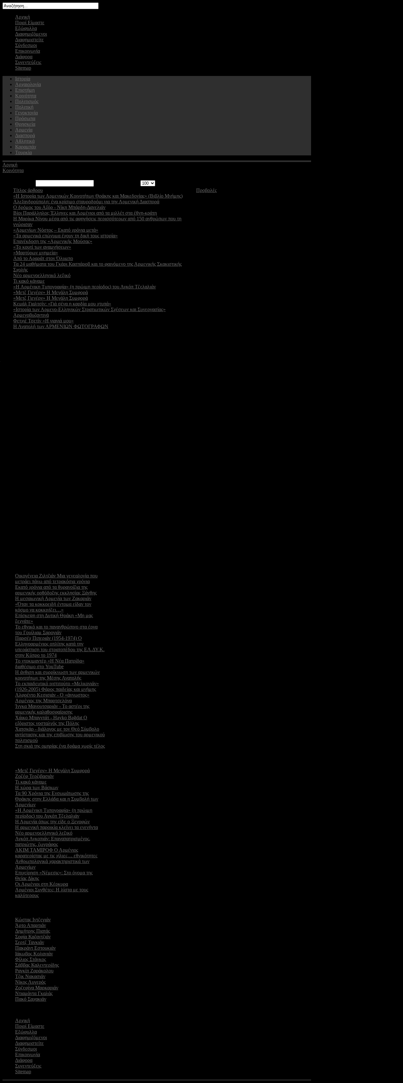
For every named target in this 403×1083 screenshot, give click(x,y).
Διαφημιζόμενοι (31, 34)
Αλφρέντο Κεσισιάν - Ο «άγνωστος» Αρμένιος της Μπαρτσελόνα (52, 697)
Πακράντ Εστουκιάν (35, 948)
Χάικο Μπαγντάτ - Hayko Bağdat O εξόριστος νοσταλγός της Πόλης (51, 720)
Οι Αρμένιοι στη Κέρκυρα (41, 884)
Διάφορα (23, 56)
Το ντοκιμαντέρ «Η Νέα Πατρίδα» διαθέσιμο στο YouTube (49, 663)
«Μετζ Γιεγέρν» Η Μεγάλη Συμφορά (50, 292)
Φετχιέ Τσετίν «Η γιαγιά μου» (43, 320)
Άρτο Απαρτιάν (30, 925)
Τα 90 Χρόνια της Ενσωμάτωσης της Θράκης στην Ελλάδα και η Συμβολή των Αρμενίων (56, 799)
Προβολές (206, 190)
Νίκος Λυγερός (30, 982)
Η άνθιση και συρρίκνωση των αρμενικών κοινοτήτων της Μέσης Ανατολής (57, 674)
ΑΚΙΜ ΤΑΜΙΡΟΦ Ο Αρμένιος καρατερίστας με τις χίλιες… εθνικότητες (56, 852)
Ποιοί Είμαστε (29, 22)
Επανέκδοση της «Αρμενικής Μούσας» (52, 241)
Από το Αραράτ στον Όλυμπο (43, 258)
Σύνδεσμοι (26, 45)
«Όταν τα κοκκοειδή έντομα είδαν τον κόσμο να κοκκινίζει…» (53, 606)
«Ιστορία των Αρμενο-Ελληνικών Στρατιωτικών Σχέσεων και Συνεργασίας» (89, 309)
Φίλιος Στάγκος (30, 959)
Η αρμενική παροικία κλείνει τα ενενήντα (56, 827)
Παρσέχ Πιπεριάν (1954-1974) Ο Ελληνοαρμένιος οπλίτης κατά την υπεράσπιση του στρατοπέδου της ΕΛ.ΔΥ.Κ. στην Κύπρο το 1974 (60, 646)
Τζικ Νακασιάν (30, 976)
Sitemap (23, 68)
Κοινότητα (13, 170)
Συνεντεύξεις (28, 62)
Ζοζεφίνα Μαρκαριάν (36, 987)
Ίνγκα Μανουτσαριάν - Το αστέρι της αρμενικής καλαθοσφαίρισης (52, 709)
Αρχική (22, 17)
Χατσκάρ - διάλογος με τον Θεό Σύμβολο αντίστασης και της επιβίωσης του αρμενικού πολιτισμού (60, 734)
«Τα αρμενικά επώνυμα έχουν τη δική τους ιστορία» (65, 235)
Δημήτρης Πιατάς (32, 931)
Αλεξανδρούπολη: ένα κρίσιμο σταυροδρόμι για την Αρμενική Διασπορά (86, 201)
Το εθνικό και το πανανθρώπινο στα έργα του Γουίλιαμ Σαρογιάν (56, 629)
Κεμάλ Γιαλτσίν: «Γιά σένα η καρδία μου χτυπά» (62, 303)
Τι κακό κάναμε (29, 281)
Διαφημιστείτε (29, 39)
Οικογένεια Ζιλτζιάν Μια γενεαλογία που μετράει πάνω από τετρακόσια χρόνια (56, 578)
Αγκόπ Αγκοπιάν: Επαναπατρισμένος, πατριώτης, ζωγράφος (52, 841)
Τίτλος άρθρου (28, 190)
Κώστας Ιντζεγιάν (33, 919)
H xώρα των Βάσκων (36, 787)
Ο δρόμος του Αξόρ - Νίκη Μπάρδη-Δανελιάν (59, 207)
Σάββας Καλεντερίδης (37, 965)
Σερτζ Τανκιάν (29, 942)
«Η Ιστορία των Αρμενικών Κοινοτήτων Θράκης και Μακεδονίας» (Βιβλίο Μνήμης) (98, 196)
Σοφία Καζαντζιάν (33, 936)
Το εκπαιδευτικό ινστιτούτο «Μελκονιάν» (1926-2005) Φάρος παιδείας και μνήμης (57, 686)
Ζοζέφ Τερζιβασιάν (34, 776)
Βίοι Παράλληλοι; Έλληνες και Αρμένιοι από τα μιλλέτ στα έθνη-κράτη (85, 213)
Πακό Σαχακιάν (30, 999)
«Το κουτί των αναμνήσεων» (42, 247)
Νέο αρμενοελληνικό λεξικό (42, 275)
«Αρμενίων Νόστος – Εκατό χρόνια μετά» (55, 230)
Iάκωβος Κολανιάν (34, 953)
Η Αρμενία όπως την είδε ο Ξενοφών (52, 821)
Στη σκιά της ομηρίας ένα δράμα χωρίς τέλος (60, 746)
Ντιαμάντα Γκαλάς (34, 993)
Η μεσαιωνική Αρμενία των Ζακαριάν (53, 598)
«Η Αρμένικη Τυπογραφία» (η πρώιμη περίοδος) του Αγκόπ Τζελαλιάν (84, 286)
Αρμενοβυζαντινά (31, 315)
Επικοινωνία (27, 51)
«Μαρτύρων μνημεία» (35, 252)
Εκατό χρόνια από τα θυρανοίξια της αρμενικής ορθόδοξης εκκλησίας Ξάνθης (56, 589)
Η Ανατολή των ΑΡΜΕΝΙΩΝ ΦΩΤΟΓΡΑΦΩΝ (60, 326)
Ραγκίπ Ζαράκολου (34, 970)
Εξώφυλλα (26, 28)
